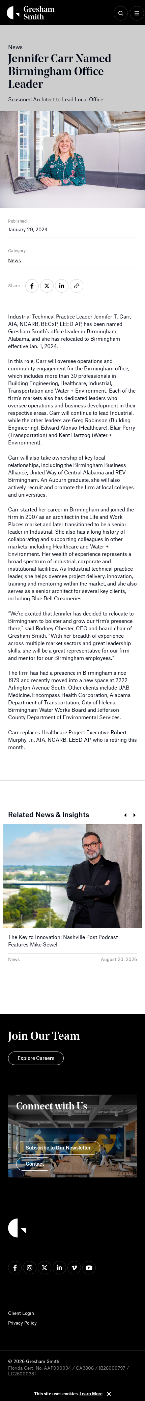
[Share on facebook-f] (32, 286)
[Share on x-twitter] (47, 286)
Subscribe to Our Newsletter (58, 1147)
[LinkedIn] (59, 1268)
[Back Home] (31, 13)
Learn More (91, 1393)
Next (134, 815)
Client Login (21, 1313)
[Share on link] (76, 286)
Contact (35, 1164)
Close (109, 1394)
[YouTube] (89, 1268)
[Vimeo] (74, 1268)
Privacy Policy (22, 1323)
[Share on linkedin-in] (61, 286)
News (14, 260)
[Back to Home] (17, 1229)
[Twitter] (44, 1268)
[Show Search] (121, 13)
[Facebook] (15, 1268)
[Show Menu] (137, 13)
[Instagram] (29, 1268)
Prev (124, 815)
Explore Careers (36, 1058)
